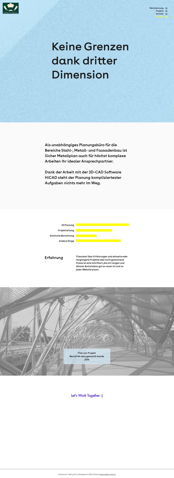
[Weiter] (158, 331)
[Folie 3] (89, 368)
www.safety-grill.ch (108, 474)
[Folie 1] (84, 368)
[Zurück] (15, 331)
